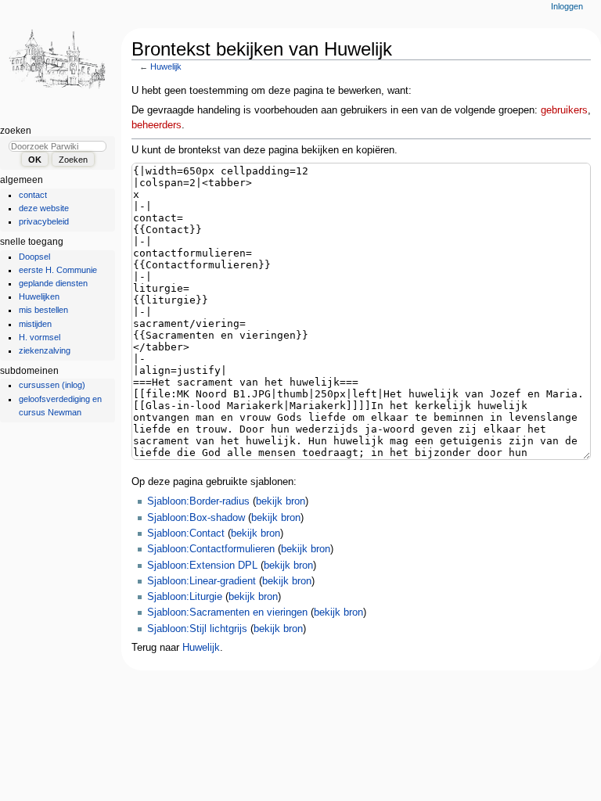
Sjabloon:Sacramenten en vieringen (227, 612)
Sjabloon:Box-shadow (196, 517)
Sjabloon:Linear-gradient (201, 581)
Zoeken (15, 130)
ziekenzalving (44, 350)
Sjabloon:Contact (186, 533)
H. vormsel (39, 337)
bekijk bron (280, 501)
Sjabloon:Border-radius (198, 501)
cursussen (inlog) (52, 385)
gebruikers (564, 110)
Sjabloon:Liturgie (184, 596)
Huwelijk (166, 66)
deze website (44, 208)
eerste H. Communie (58, 270)
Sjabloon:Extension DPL (202, 565)
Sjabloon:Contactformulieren (211, 549)
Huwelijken (39, 296)
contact (33, 194)
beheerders (156, 125)
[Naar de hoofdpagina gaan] (60, 60)
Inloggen (567, 6)
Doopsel (34, 256)
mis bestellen (43, 309)
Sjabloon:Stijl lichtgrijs (197, 628)
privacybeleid (44, 221)
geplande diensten (53, 283)
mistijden (35, 324)
